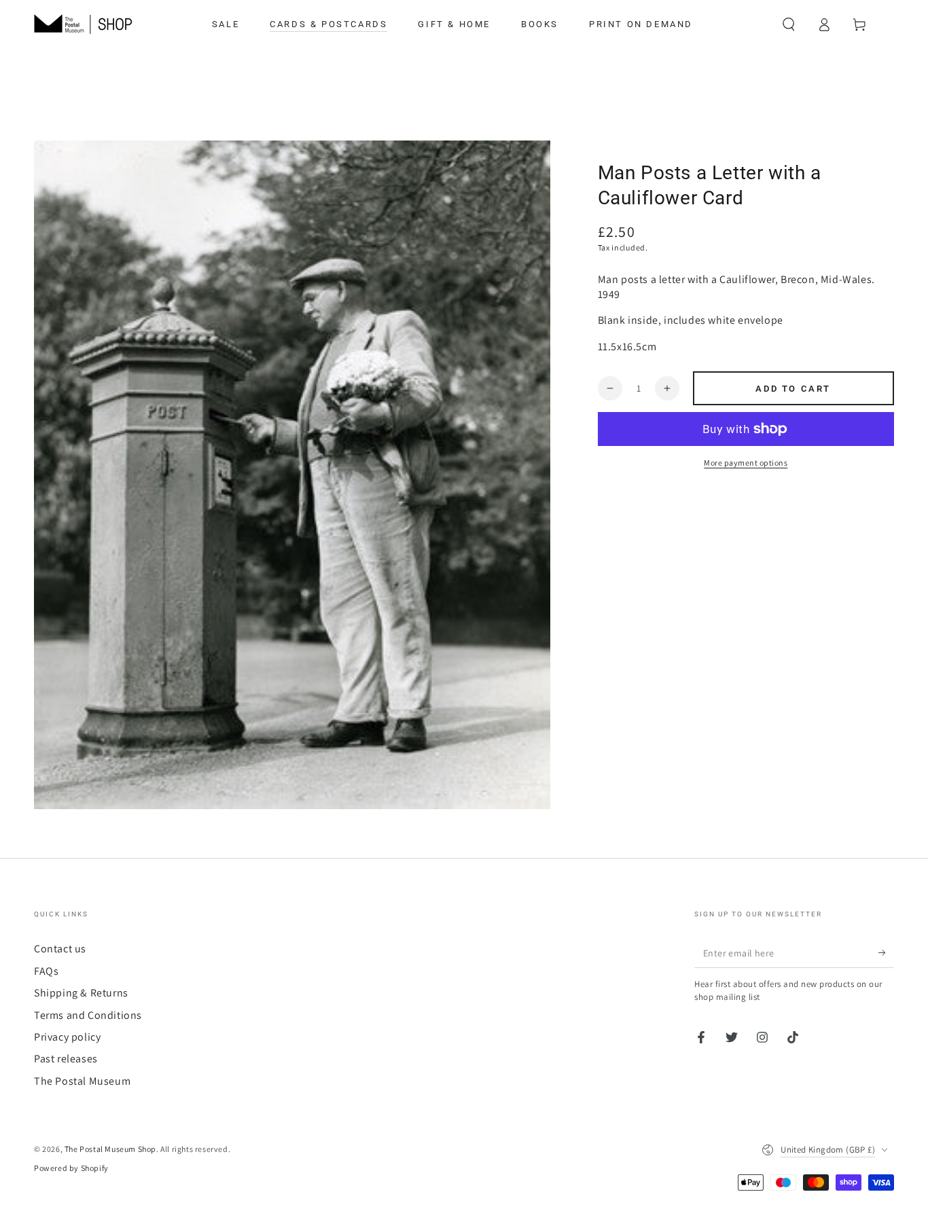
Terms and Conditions (88, 1015)
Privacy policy (67, 1037)
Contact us (60, 949)
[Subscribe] (886, 952)
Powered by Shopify (71, 1168)
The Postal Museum (82, 1081)
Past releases (66, 1058)
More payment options (745, 463)
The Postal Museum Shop (110, 1149)
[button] (788, 24)
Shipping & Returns (81, 993)
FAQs (46, 971)
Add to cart (793, 389)
